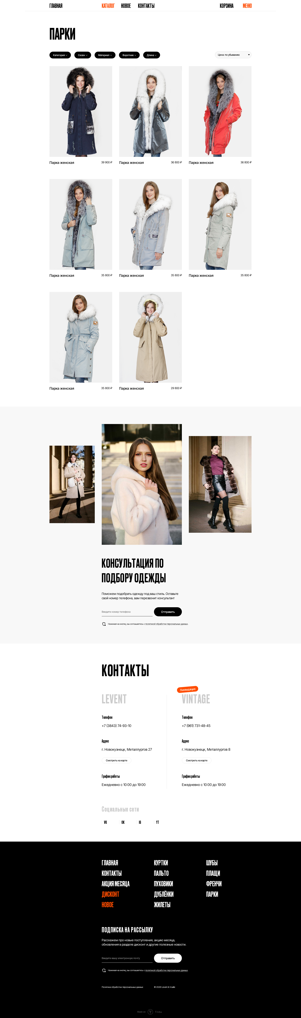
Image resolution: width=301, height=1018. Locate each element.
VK (105, 822)
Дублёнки (163, 893)
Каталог (108, 5)
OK (123, 822)
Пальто (161, 872)
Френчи (214, 883)
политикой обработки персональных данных (166, 624)
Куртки (161, 862)
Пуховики (163, 883)
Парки (212, 893)
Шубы (212, 862)
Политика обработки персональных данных (122, 987)
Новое (126, 5)
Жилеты (162, 904)
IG (140, 822)
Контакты (146, 5)
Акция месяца (116, 883)
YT (157, 822)
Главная (55, 5)
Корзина (226, 5)
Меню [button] (247, 5)
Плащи (213, 872)
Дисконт (110, 893)
